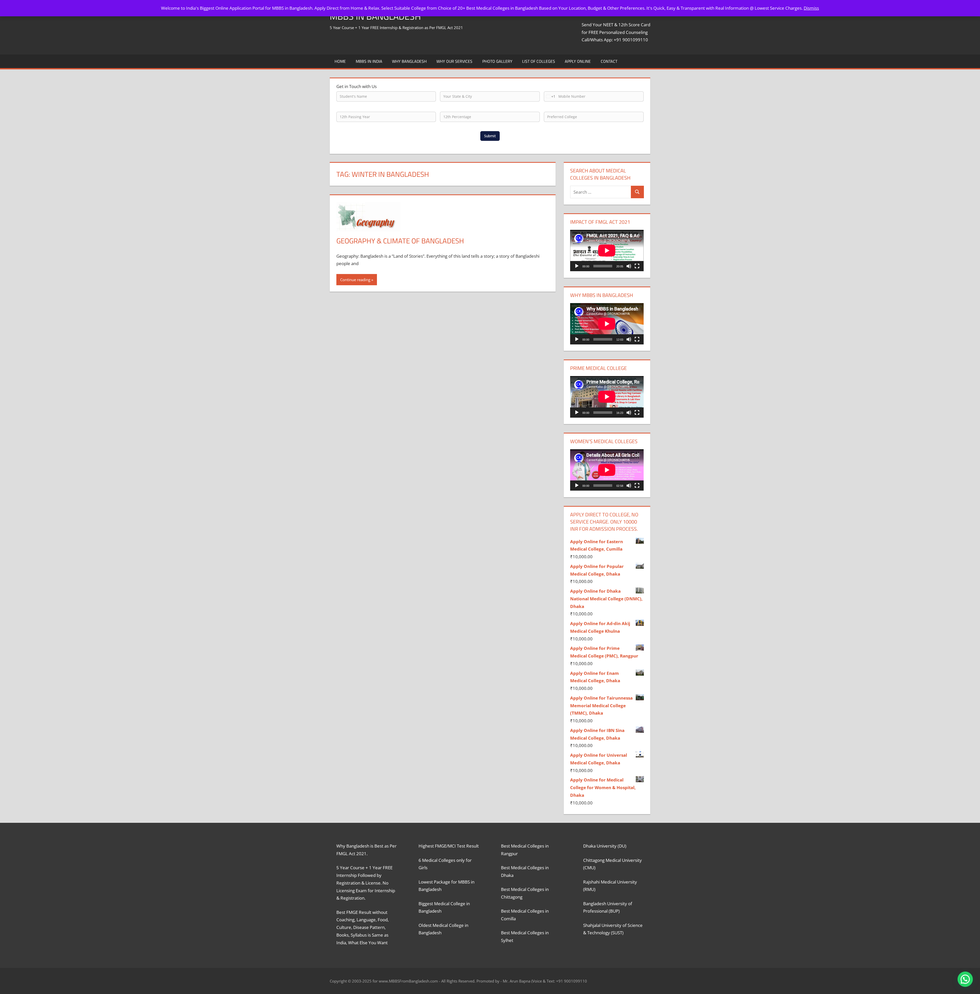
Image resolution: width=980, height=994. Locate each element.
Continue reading (355, 279)
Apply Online (578, 61)
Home (340, 61)
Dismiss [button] (811, 8)
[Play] (576, 266)
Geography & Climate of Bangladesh (400, 240)
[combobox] (549, 96)
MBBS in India (369, 61)
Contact (609, 61)
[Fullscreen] (637, 266)
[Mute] (628, 266)
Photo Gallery (497, 61)
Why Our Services (454, 61)
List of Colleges (538, 61)
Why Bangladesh (409, 61)
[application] (607, 250)
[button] (965, 979)
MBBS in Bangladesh (375, 16)
